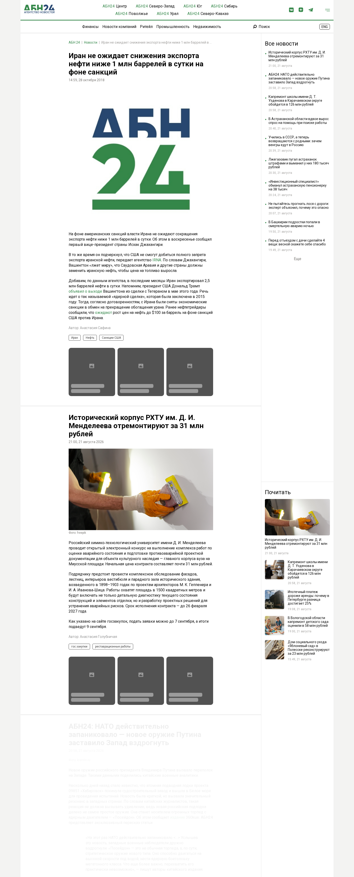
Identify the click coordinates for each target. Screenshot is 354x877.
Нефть (90, 337)
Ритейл (146, 26)
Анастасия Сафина (95, 328)
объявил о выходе (85, 291)
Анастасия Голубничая (98, 637)
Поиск (264, 26)
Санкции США (111, 337)
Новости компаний (119, 26)
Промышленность (173, 26)
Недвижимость (207, 26)
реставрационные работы (113, 646)
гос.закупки (79, 646)
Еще (297, 259)
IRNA (156, 260)
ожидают (103, 312)
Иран (74, 337)
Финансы (90, 26)
